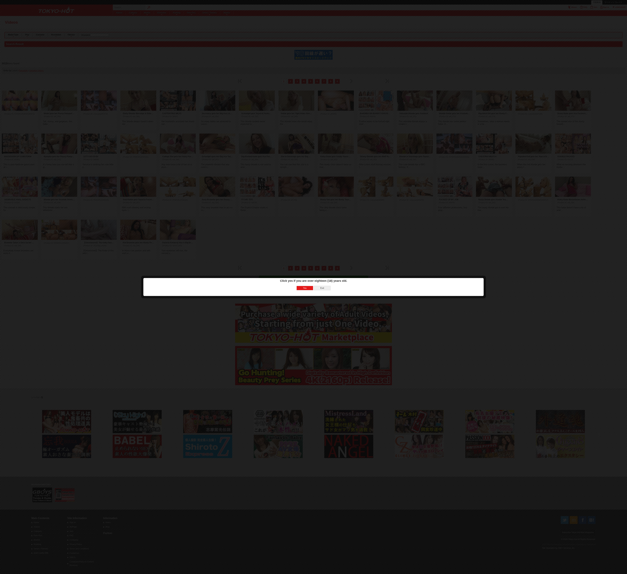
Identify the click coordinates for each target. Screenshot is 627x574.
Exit (322, 288)
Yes (305, 288)
